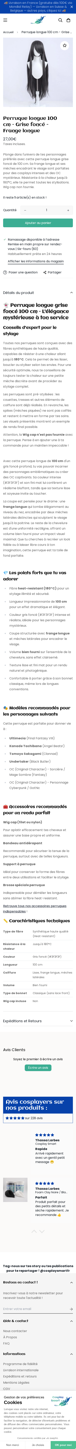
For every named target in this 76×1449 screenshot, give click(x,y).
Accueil (8, 32)
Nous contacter (15, 1331)
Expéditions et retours (20, 1376)
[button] (34, 1232)
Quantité (10, 210)
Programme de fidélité (20, 1364)
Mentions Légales (16, 1382)
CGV (6, 1389)
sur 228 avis (34, 1118)
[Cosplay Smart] (38, 20)
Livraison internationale (21, 1370)
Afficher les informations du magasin (36, 261)
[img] (15, 1118)
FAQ (6, 1343)
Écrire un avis (38, 1067)
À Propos (10, 1337)
